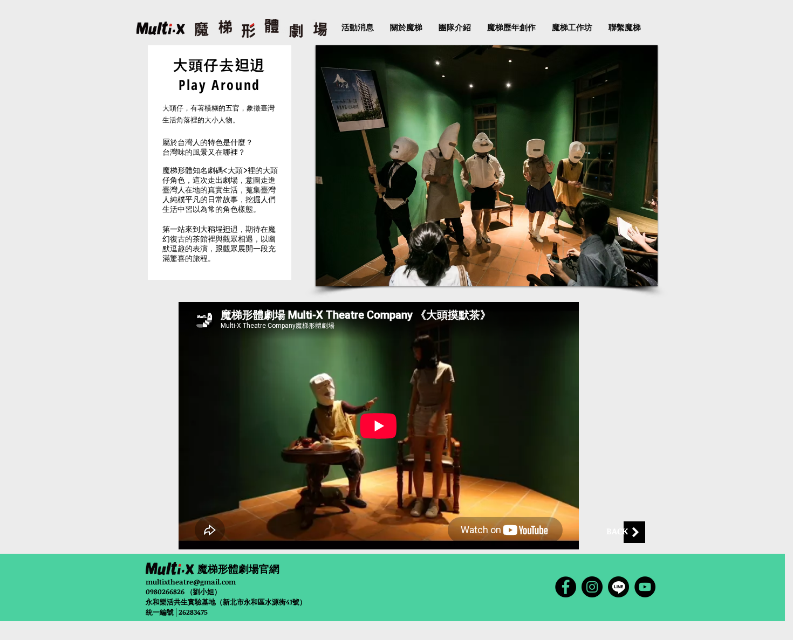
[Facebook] (565, 586)
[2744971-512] (618, 586)
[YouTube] (644, 586)
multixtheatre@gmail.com (191, 582)
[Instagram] (592, 586)
